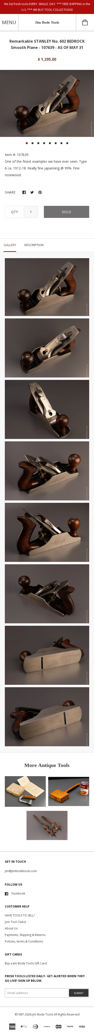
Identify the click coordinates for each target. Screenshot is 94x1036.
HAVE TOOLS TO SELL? (20, 915)
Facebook (18, 893)
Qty (14, 211)
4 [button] (44, 143)
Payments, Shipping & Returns (25, 935)
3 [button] (38, 143)
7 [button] (61, 143)
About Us (11, 928)
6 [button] (56, 143)
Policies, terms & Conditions (24, 941)
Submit (79, 993)
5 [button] (50, 143)
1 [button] (27, 143)
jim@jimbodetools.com (21, 871)
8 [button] (67, 143)
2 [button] (33, 143)
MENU (9, 22)
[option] (47, 103)
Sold (66, 211)
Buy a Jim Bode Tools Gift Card (26, 963)
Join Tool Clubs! (15, 922)
